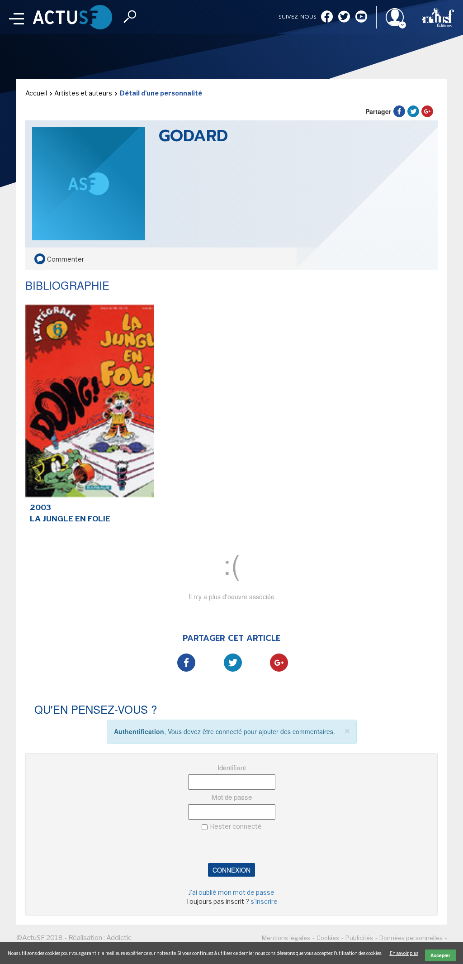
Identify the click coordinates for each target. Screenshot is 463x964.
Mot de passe (232, 797)
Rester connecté (236, 826)
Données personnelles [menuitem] (411, 937)
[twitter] (344, 17)
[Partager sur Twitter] (413, 111)
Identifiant (231, 767)
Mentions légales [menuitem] (286, 937)
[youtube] (361, 17)
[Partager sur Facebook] (399, 111)
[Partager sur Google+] (427, 111)
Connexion (231, 869)
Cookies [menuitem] (328, 937)
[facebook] (327, 17)
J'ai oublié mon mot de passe (231, 892)
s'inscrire (264, 901)
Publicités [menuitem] (359, 937)
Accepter (440, 955)
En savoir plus (404, 953)
